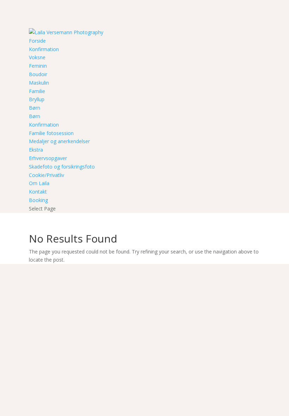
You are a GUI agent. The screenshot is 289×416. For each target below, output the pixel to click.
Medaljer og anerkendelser (59, 141)
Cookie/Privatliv (46, 175)
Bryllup (36, 99)
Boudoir (38, 74)
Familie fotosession (51, 133)
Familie (37, 91)
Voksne (37, 57)
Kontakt (38, 191)
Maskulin (39, 82)
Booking (38, 200)
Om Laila (39, 183)
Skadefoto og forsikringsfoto (62, 166)
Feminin (38, 65)
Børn (34, 107)
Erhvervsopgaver (48, 158)
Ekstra (36, 149)
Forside (37, 40)
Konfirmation (44, 49)
